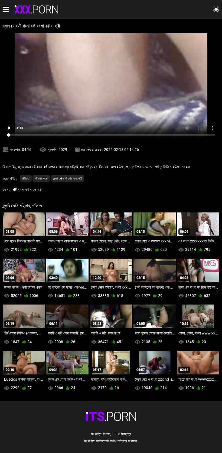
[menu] (6, 9)
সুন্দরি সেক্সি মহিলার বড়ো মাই (67, 178)
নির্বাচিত (26, 178)
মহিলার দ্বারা (41, 178)
